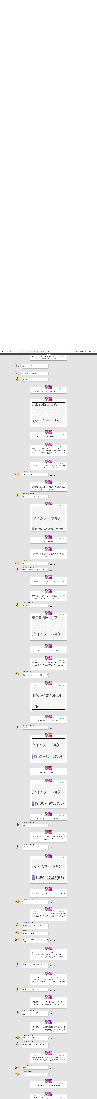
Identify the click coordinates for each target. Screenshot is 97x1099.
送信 (64, 1095)
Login (94, 2)
